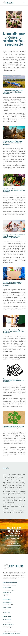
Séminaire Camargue (7, 627)
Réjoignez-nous (6, 609)
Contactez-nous (6, 612)
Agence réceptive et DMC (8, 604)
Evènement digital (7, 592)
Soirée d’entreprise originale (9, 590)
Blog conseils (6, 595)
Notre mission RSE (7, 607)
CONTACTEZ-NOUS (14, 544)
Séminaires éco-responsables (9, 585)
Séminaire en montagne (8, 624)
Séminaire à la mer (7, 622)
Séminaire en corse (7, 619)
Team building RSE (7, 587)
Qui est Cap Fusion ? (7, 602)
